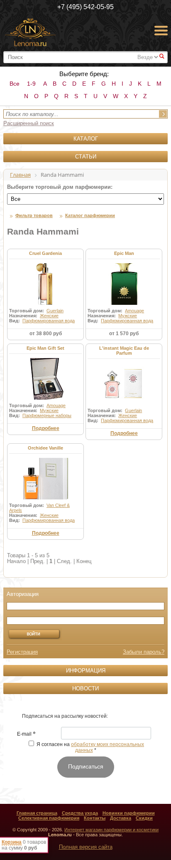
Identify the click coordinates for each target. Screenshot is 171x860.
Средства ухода (80, 813)
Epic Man (124, 253)
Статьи (85, 156)
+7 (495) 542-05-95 (85, 6)
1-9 (31, 83)
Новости (85, 688)
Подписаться (85, 766)
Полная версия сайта (85, 847)
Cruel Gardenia (45, 253)
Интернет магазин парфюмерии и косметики (111, 829)
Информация (85, 670)
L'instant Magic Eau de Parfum (124, 351)
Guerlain (55, 310)
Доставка (120, 818)
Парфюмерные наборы (46, 415)
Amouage (134, 310)
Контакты (94, 818)
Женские (49, 315)
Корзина (12, 842)
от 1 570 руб (124, 333)
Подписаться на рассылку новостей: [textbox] (65, 716)
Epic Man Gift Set (45, 348)
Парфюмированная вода (48, 320)
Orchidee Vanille (45, 447)
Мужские (127, 315)
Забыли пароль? (143, 652)
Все (15, 83)
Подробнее (45, 428)
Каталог (85, 139)
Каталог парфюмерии (90, 215)
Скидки (144, 818)
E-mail (26, 734)
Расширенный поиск (28, 123)
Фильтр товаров (34, 215)
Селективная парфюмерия (48, 818)
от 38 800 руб (45, 333)
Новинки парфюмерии (129, 813)
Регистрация (22, 652)
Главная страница (37, 813)
